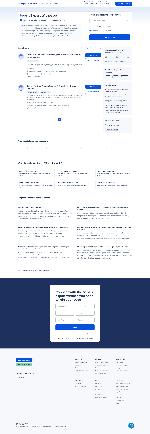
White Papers (120, 395)
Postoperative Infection (112, 129)
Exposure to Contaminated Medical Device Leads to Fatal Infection (116, 106)
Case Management (81, 362)
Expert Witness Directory (25, 270)
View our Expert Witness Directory (91, 48)
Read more (24, 39)
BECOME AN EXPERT (89, 1)
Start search (110, 37)
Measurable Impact (101, 397)
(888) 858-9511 (102, 1)
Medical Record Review (102, 365)
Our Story (98, 383)
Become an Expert (24, 364)
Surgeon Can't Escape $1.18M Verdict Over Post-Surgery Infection (116, 96)
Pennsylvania (124, 77)
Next (75, 327)
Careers (97, 392)
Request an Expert (124, 4)
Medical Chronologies (81, 371)
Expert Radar (79, 365)
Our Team (98, 386)
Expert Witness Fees (122, 386)
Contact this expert (93, 60)
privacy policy (87, 333)
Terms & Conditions (60, 426)
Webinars (118, 397)
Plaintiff (95, 31)
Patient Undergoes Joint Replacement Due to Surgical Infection (116, 111)
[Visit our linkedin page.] (23, 424)
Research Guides (100, 368)
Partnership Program (122, 365)
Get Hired (78, 383)
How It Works (119, 362)
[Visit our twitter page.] (20, 424)
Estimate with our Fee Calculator (115, 61)
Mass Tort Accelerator (102, 371)
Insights (118, 403)
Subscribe (21, 377)
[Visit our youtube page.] (26, 424)
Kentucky (115, 77)
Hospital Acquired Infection (113, 125)
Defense (108, 31)
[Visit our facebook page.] (17, 424)
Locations (98, 389)
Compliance (47, 426)
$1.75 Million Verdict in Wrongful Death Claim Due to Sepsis (116, 90)
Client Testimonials (101, 395)
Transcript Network (80, 368)
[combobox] (78, 320)
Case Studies (120, 400)
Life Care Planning (100, 373)
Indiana (108, 77)
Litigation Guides (121, 392)
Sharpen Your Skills (80, 386)
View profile (93, 55)
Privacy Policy (36, 426)
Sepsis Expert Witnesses (42, 270)
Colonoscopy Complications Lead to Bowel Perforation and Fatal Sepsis (116, 101)
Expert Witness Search (102, 362)
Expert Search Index (122, 389)
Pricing (118, 368)
